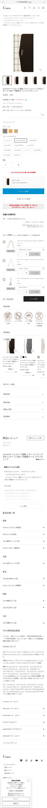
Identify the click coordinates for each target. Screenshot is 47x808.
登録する (16, 803)
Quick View (10, 251)
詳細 (26, 99)
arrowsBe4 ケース (24, 496)
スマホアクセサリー (28, 654)
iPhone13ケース (13, 673)
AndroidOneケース (26, 687)
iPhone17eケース (12, 666)
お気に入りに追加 (23, 199)
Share (42, 114)
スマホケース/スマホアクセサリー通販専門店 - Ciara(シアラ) (21, 16)
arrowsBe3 (37, 150)
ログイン (19, 793)
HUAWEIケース (38, 687)
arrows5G (30, 145)
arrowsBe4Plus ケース (12, 499)
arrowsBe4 (7, 150)
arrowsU (27, 150)
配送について (8, 770)
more (29, 2)
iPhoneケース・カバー (11, 709)
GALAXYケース (21, 684)
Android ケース (9, 490)
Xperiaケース (11, 684)
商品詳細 (6, 402)
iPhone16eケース (8, 671)
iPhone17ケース (24, 666)
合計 (4, 299)
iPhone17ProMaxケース (10, 669)
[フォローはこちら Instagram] (26, 760)
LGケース (6, 689)
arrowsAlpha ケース (11, 493)
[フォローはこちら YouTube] (36, 760)
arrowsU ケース (22, 502)
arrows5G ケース (31, 490)
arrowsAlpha (8, 140)
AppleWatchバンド (18, 691)
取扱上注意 (7, 409)
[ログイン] (25, 8)
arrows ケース (19, 490)
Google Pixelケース (13, 687)
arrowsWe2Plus (20, 140)
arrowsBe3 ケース (11, 496)
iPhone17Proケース (36, 666)
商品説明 (6, 394)
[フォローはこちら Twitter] (41, 760)
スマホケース (30, 660)
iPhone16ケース (20, 671)
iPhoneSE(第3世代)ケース (11, 676)
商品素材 (6, 416)
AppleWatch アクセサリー (12, 729)
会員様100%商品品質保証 (16, 790)
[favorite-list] (29, 7)
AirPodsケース (29, 691)
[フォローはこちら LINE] (21, 760)
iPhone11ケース (35, 673)
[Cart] (34, 8)
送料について (8, 767)
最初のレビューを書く (35, 438)
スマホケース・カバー (10, 702)
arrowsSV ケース (10, 502)
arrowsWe (7, 145)
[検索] (39, 8)
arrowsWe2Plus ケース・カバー (14, 20)
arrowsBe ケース (24, 493)
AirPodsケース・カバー (11, 736)
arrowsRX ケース (26, 499)
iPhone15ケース (31, 671)
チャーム (22, 663)
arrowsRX (18, 150)
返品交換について (9, 773)
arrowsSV (17, 155)
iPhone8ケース (24, 676)
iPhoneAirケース (24, 669)
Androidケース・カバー (11, 715)
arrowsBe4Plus (19, 145)
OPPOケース (14, 689)
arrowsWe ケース (34, 502)
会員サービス (7, 778)
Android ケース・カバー (11, 18)
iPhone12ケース (24, 673)
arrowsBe (7, 155)
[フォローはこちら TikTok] (31, 760)
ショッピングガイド (9, 764)
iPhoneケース (8, 654)
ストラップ (17, 654)
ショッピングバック (10, 743)
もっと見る (34, 299)
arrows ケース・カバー (27, 18)
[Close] (28, 780)
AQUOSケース (31, 684)
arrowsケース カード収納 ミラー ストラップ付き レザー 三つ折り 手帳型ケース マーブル (28, 364)
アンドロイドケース (28, 689)
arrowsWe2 (32, 140)
